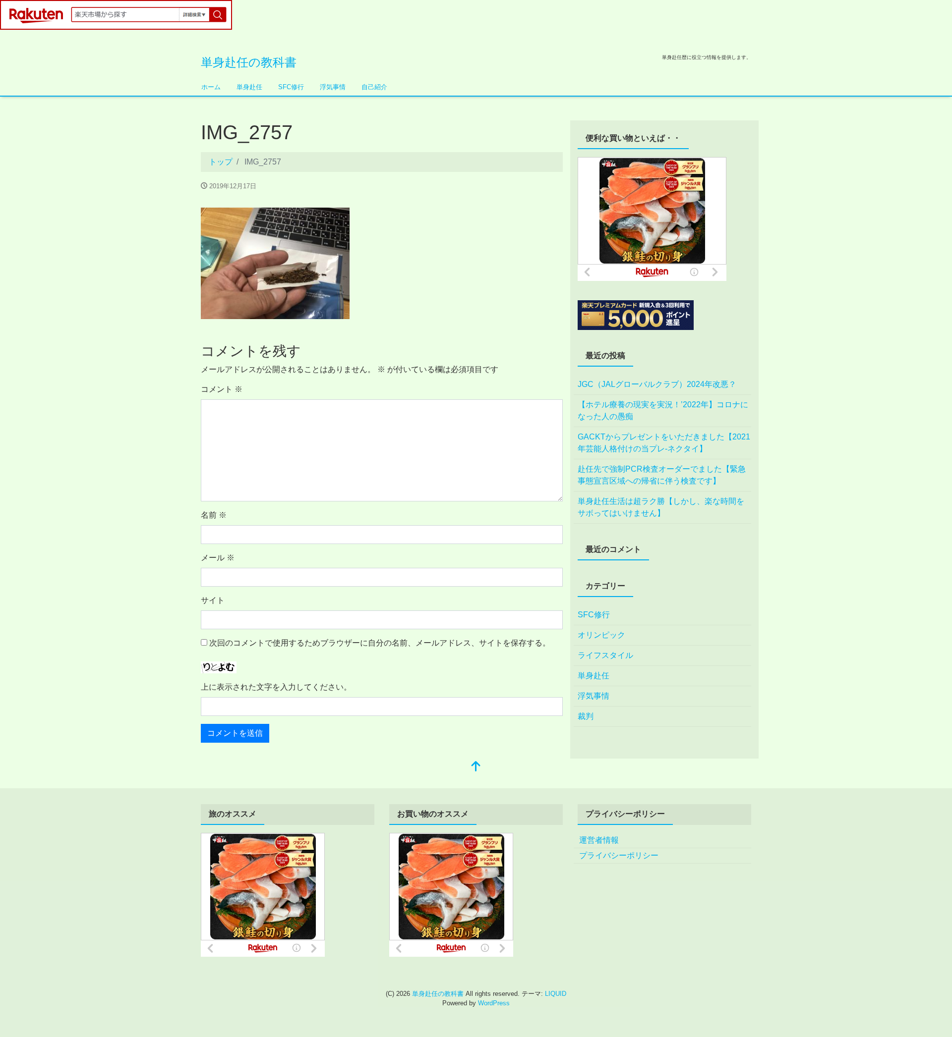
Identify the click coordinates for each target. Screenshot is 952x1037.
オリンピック (601, 635)
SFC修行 (291, 87)
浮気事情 (333, 87)
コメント (221, 389)
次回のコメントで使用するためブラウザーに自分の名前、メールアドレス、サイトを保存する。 (379, 643)
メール (218, 557)
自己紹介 (374, 87)
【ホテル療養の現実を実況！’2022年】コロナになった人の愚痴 (663, 410)
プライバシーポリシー (618, 855)
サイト (213, 600)
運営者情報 (599, 840)
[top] (476, 767)
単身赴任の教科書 (249, 62)
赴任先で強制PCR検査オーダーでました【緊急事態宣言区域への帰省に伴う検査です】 (662, 475)
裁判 (586, 716)
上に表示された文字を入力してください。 (276, 687)
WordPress (494, 1003)
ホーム (211, 87)
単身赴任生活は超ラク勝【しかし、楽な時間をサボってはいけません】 (661, 507)
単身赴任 (249, 87)
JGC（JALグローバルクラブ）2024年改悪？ (657, 384)
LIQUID (555, 993)
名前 (214, 515)
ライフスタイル (605, 655)
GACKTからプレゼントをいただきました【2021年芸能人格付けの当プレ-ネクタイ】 (664, 443)
